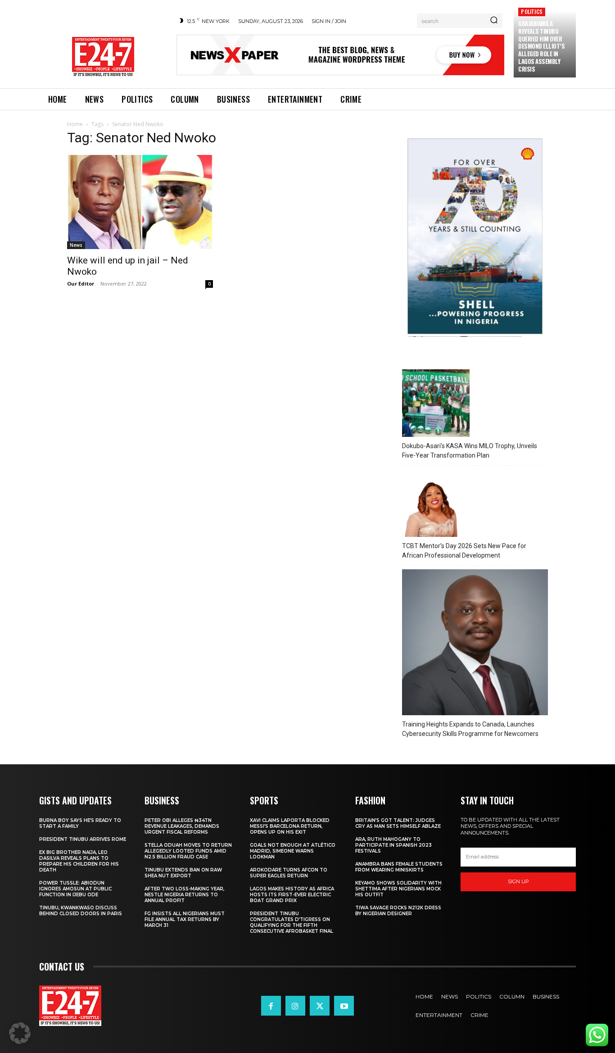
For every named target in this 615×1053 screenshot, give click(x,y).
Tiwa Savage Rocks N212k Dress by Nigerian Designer (398, 911)
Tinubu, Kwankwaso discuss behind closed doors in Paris (80, 911)
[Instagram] (295, 1006)
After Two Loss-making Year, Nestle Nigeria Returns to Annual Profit (184, 894)
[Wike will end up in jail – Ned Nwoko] (140, 202)
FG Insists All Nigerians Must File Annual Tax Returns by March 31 (185, 919)
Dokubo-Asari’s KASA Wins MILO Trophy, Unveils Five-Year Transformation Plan (469, 450)
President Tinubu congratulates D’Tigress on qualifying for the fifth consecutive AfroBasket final (291, 922)
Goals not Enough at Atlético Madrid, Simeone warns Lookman (292, 851)
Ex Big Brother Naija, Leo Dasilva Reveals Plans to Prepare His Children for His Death (79, 861)
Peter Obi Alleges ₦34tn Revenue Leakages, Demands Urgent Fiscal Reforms (182, 826)
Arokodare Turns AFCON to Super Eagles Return (288, 873)
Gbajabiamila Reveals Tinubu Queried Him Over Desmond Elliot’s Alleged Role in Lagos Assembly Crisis (541, 46)
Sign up (518, 881)
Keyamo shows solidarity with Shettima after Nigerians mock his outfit (398, 889)
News (76, 245)
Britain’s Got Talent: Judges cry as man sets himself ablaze (398, 823)
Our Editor (80, 283)
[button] (20, 1033)
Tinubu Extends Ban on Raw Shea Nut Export (183, 873)
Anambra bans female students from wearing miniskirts (399, 867)
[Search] (493, 21)
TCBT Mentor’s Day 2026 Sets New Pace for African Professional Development (464, 550)
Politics (532, 11)
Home (75, 124)
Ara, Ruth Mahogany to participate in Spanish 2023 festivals (393, 845)
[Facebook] (271, 1006)
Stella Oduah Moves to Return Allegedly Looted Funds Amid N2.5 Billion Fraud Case (188, 851)
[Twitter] (320, 1006)
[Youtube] (344, 1006)
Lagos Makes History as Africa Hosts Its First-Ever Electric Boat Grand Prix (292, 894)
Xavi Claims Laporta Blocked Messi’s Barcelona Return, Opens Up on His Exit (290, 826)
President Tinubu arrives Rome (82, 839)
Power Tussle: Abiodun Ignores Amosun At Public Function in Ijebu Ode (75, 889)
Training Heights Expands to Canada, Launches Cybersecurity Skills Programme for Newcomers (470, 729)
